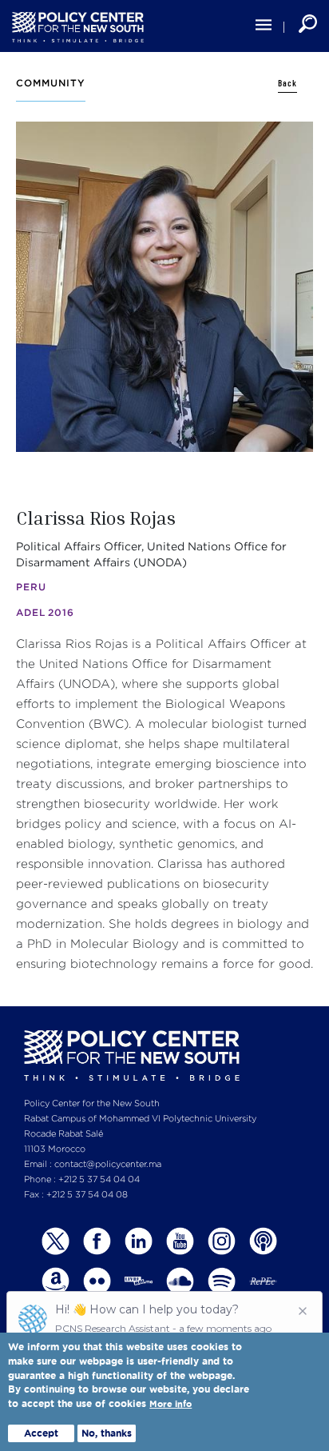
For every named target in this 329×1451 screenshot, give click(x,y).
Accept (41, 1433)
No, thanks (106, 1433)
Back (287, 83)
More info (170, 1404)
